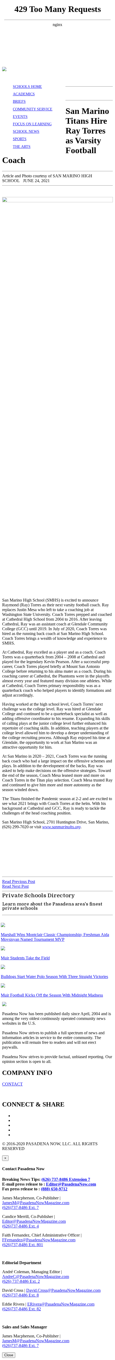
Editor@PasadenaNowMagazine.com (34, 1221)
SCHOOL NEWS (26, 132)
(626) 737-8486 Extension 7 (65, 1179)
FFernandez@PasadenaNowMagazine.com (38, 1240)
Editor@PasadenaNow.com (71, 1184)
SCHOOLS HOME (27, 87)
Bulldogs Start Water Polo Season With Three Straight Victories (54, 976)
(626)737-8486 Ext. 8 (20, 1295)
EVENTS (20, 117)
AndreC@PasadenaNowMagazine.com (35, 1276)
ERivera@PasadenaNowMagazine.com (60, 1304)
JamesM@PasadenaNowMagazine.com (35, 1202)
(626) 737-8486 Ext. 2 (21, 1281)
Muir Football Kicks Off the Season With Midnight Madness (52, 995)
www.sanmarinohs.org (61, 827)
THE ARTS (21, 147)
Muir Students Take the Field (25, 958)
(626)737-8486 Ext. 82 (21, 1309)
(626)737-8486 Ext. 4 (20, 1226)
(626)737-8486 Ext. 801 (22, 1244)
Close (8, 1355)
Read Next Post (15, 886)
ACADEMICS (24, 94)
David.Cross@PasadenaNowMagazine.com (63, 1290)
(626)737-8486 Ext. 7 (20, 1207)
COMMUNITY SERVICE (32, 109)
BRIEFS (19, 102)
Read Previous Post (18, 881)
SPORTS (19, 139)
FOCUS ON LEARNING (32, 124)
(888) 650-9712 (54, 1189)
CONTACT (12, 1084)
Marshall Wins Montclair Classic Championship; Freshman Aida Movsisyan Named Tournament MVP (55, 937)
